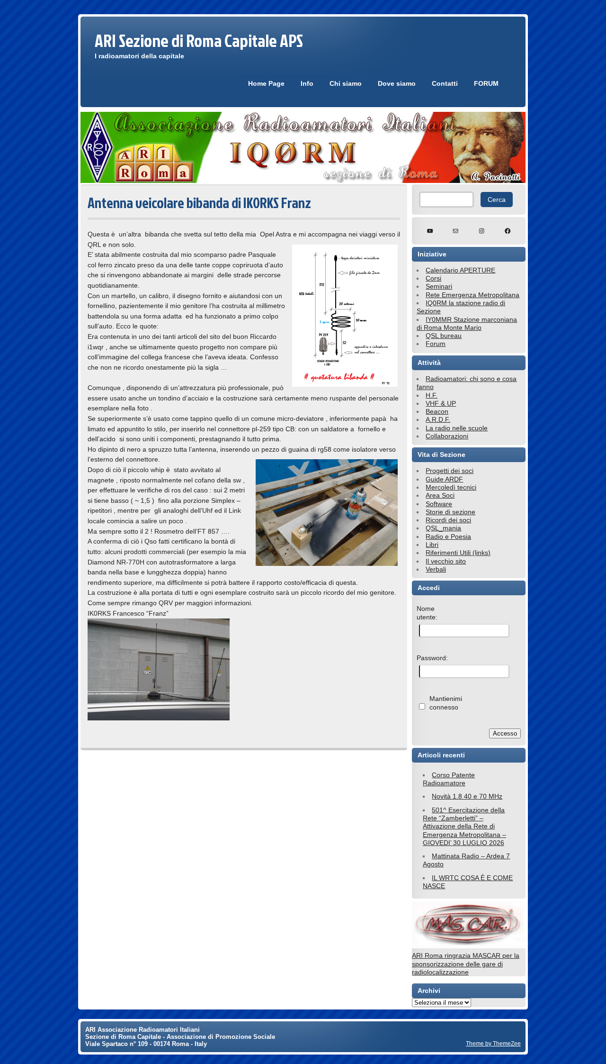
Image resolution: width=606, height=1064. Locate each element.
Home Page (266, 83)
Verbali (436, 569)
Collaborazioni (447, 436)
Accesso (505, 733)
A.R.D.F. (438, 419)
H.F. (431, 395)
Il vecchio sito (446, 561)
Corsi (433, 278)
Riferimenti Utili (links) (458, 552)
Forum (436, 343)
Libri (432, 544)
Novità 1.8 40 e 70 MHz (467, 796)
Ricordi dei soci (448, 520)
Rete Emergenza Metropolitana (472, 295)
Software (439, 504)
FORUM (486, 83)
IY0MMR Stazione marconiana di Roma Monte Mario (467, 323)
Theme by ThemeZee (493, 1043)
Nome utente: (427, 612)
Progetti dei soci (449, 470)
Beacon (437, 411)
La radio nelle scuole (457, 428)
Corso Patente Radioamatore (449, 779)
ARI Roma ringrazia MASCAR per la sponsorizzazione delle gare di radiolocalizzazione (465, 964)
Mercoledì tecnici (451, 487)
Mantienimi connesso (445, 702)
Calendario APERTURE (460, 270)
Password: (432, 658)
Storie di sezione (450, 512)
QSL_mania (443, 528)
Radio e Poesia (448, 536)
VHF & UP (441, 403)
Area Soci (440, 495)
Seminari (439, 286)
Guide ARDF (444, 479)
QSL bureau (444, 335)
